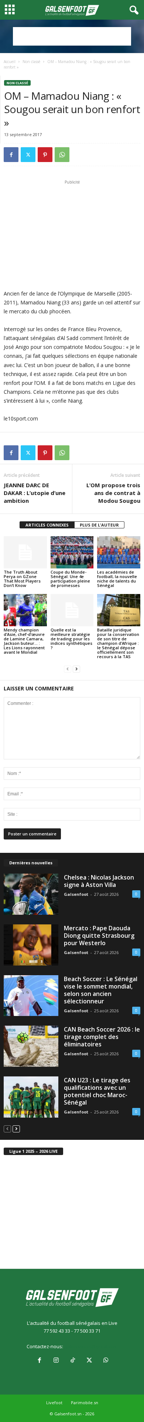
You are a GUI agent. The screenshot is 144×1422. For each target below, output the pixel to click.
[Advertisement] (72, 36)
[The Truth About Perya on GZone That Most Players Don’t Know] (25, 552)
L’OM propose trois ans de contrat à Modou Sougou (113, 492)
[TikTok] (72, 1360)
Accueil (10, 61)
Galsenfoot (76, 894)
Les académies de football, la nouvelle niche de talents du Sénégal (117, 578)
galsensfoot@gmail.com (91, 1346)
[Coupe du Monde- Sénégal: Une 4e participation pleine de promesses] (72, 552)
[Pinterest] (45, 154)
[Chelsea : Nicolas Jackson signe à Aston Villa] (31, 894)
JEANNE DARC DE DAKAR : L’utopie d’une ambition (34, 492)
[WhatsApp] (62, 154)
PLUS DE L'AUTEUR (99, 525)
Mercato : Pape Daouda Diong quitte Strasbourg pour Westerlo (99, 935)
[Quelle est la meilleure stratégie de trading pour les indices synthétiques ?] (72, 610)
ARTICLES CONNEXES (47, 525)
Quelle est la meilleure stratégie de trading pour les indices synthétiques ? (71, 638)
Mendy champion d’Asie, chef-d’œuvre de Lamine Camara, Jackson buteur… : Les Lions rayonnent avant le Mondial (24, 641)
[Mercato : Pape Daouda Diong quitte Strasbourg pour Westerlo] (31, 945)
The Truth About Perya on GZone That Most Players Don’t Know (22, 578)
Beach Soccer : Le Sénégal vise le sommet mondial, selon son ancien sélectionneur (100, 990)
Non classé (31, 61)
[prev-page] (67, 669)
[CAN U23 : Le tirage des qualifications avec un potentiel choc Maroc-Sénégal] (31, 1097)
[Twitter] (28, 154)
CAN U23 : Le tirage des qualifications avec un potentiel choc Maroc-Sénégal (97, 1091)
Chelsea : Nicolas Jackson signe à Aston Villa (99, 881)
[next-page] (76, 669)
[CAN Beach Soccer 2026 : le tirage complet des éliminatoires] (31, 1046)
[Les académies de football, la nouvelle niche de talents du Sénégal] (118, 552)
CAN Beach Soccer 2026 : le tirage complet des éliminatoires (102, 1036)
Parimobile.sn (84, 1402)
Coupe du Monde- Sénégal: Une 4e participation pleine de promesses (70, 578)
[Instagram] (56, 1360)
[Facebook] (11, 154)
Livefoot (54, 1402)
